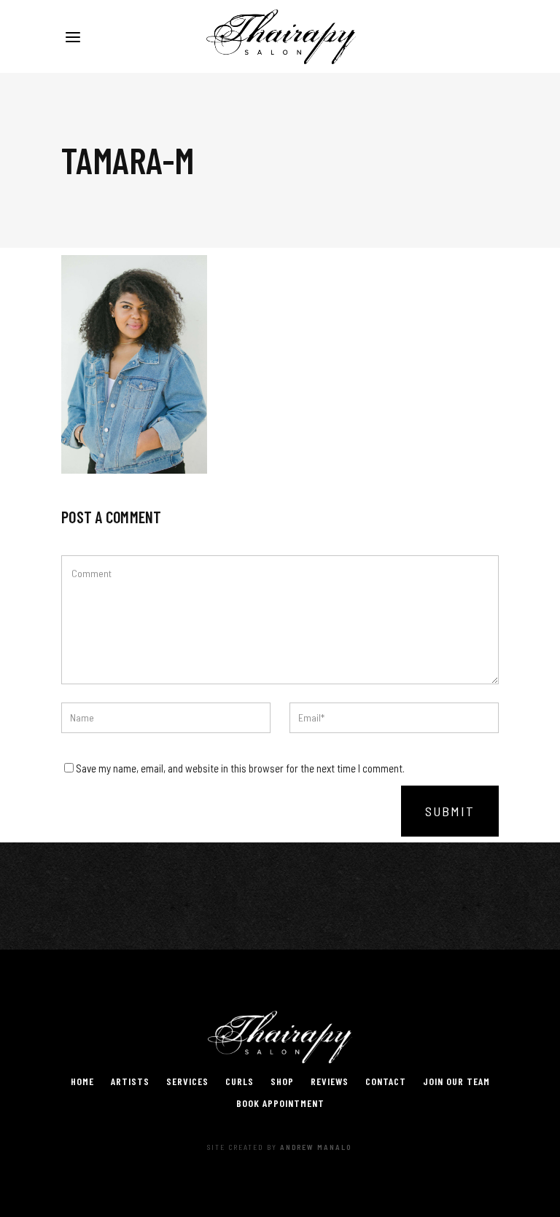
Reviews (330, 1081)
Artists (130, 1081)
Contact (385, 1081)
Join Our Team (456, 1081)
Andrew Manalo (315, 1147)
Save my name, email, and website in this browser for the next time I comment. (240, 768)
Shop (282, 1081)
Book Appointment (280, 1103)
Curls (239, 1081)
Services (187, 1081)
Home (82, 1081)
